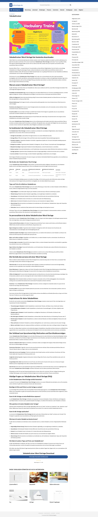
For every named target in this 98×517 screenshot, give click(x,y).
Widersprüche (75, 142)
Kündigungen (69, 9)
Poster (73, 106)
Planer (73, 103)
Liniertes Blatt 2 (13, 484)
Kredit (73, 85)
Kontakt (53, 513)
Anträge (74, 21)
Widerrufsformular (54, 484)
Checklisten (74, 44)
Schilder (74, 116)
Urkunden (74, 131)
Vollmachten (75, 139)
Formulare (74, 59)
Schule (73, 118)
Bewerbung (28, 9)
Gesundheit (74, 64)
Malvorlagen (75, 95)
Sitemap (58, 513)
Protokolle (74, 111)
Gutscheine (55, 9)
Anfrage (31, 502)
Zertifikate (74, 149)
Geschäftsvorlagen (76, 62)
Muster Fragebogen (55, 502)
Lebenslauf (35, 9)
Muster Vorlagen (76, 100)
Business (74, 41)
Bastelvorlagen (75, 26)
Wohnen (74, 144)
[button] (16, 10)
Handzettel (74, 70)
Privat (73, 108)
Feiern (73, 54)
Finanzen (49, 9)
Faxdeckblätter (75, 52)
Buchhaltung (75, 39)
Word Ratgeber (75, 147)
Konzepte (74, 82)
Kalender (62, 9)
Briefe (73, 34)
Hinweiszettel (75, 72)
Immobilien (74, 75)
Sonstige (74, 121)
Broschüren (74, 36)
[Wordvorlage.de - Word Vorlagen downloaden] (16, 5)
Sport (73, 126)
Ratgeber (81, 9)
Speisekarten (75, 124)
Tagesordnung (75, 129)
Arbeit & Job (75, 23)
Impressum (40, 513)
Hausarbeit (32, 484)
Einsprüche (74, 49)
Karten (73, 80)
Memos (73, 98)
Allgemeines (75, 18)
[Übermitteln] (70, 5)
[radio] (36, 460)
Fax (10, 502)
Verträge (74, 136)
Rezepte (74, 113)
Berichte (74, 29)
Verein (73, 134)
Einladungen (42, 9)
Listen (75, 9)
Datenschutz (47, 513)
